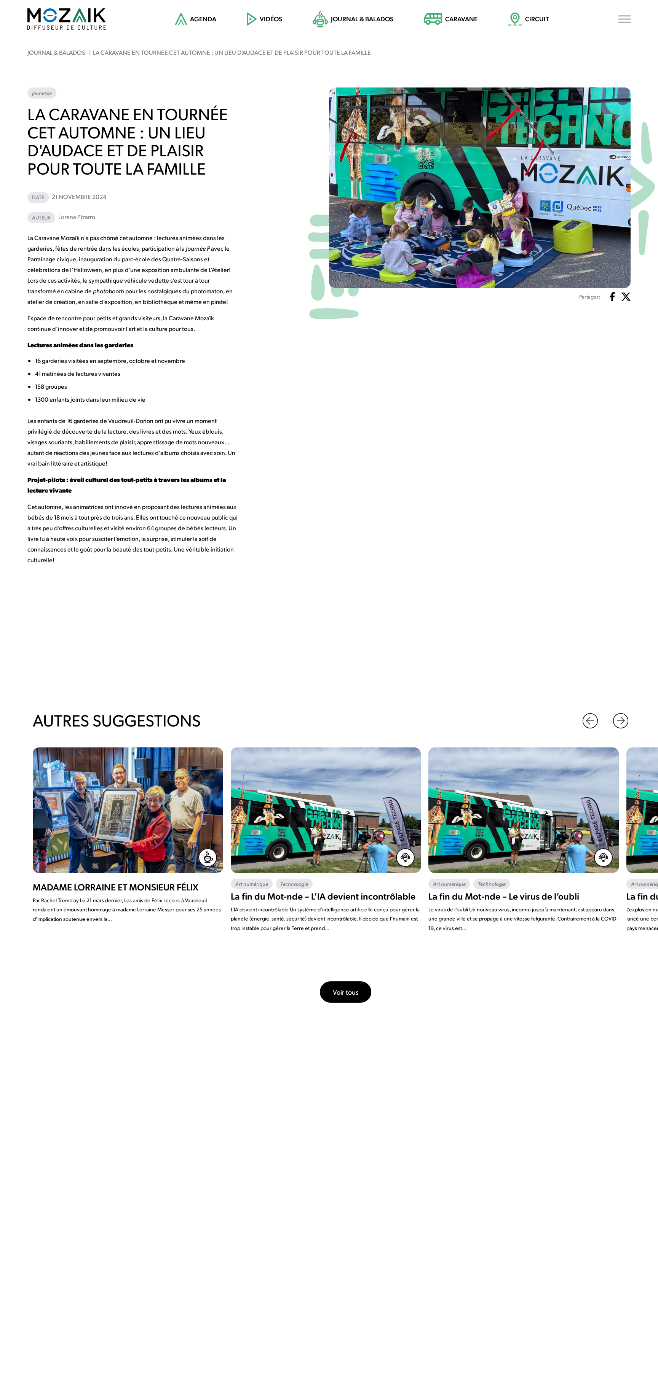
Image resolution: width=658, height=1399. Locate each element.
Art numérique (251, 883)
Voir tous (345, 991)
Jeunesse (42, 92)
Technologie (294, 883)
